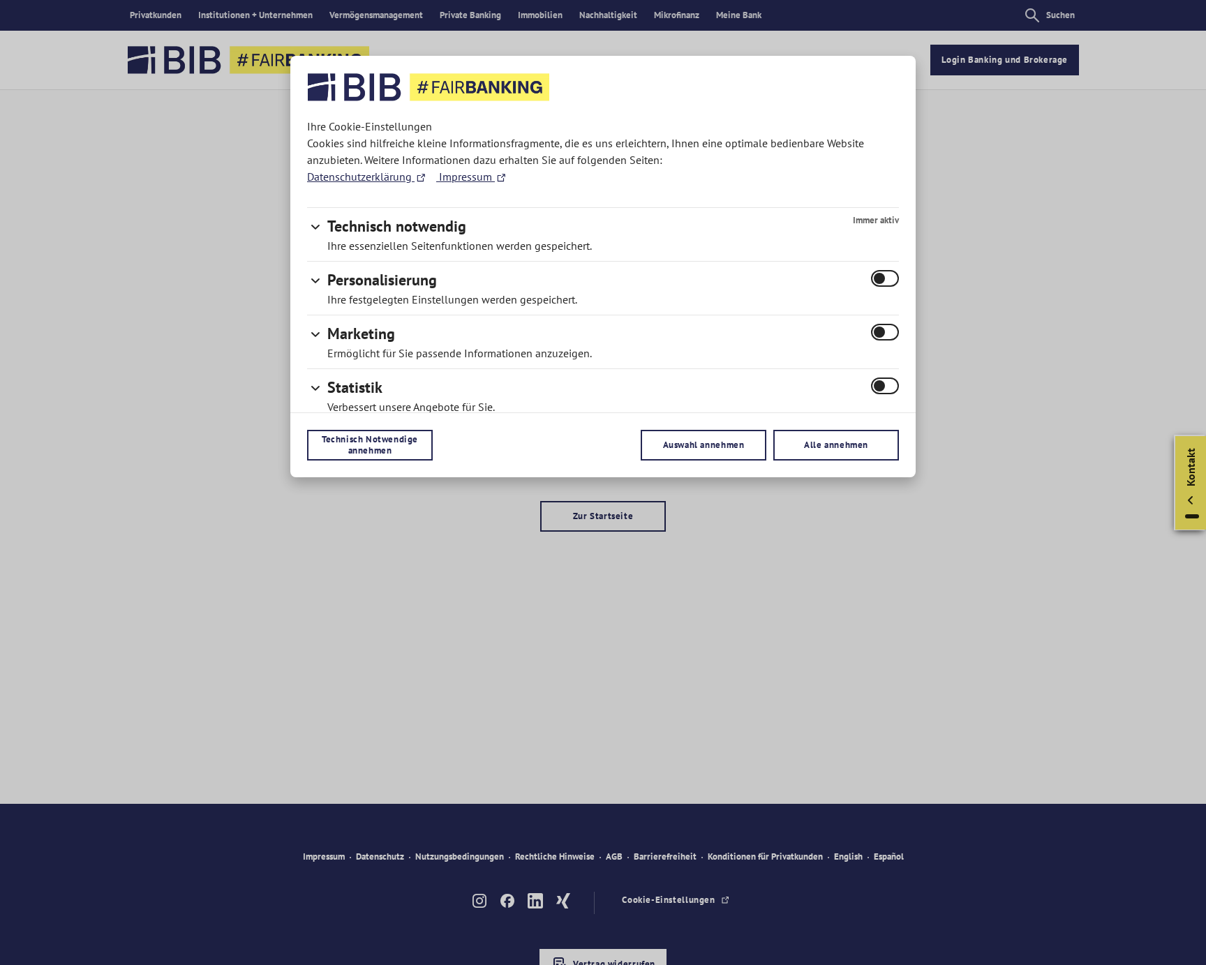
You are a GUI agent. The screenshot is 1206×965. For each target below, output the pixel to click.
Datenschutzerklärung (361, 177)
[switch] (885, 278)
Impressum (465, 177)
